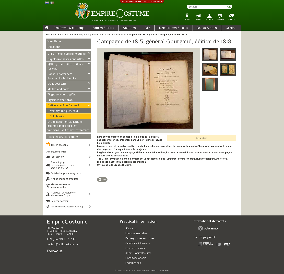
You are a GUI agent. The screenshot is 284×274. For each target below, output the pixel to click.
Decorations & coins (173, 28)
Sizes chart (131, 228)
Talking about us (59, 145)
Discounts (53, 47)
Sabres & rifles (103, 28)
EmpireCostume (146, 270)
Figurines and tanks (59, 100)
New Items (54, 41)
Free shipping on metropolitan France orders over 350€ (63, 165)
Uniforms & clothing (69, 28)
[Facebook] (54, 258)
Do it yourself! (56, 84)
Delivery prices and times (139, 238)
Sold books (119, 34)
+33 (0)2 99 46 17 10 (61, 239)
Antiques (129, 28)
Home (61, 34)
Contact (231, 19)
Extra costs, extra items (62, 137)
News (198, 19)
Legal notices (133, 262)
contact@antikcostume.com (63, 244)
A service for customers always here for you (63, 194)
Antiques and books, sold (98, 34)
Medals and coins (58, 89)
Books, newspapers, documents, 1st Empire (61, 76)
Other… (231, 28)
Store (187, 19)
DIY (147, 28)
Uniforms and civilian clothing (66, 54)
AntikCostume (132, 270)
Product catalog (75, 34)
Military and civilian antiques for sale (65, 66)
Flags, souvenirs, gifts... (62, 94)
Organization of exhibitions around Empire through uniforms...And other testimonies (68, 126)
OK (229, 6)
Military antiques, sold (64, 111)
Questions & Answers (137, 243)
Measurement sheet (136, 233)
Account (209, 19)
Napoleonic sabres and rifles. (65, 59)
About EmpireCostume (138, 253)
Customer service (135, 248)
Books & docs (207, 28)
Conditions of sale (135, 258)
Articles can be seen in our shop (67, 206)
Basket (220, 19)
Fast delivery (57, 156)
